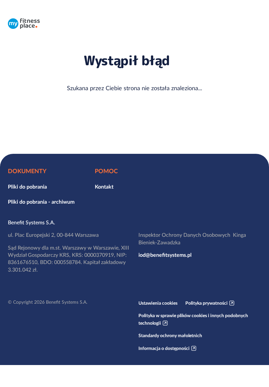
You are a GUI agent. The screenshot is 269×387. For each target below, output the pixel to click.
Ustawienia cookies (157, 303)
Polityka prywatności (206, 303)
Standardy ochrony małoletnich (170, 335)
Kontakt (104, 187)
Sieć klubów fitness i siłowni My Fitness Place (24, 23)
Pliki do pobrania (27, 187)
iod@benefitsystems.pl (165, 255)
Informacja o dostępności (164, 348)
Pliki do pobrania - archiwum (41, 202)
